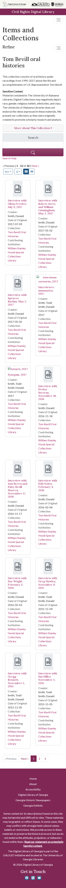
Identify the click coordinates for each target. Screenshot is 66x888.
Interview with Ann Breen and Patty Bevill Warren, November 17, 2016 (17, 488)
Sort (7, 171)
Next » (35, 165)
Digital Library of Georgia (33, 794)
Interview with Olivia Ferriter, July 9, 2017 (17, 203)
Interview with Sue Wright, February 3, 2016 (17, 582)
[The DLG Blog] (33, 878)
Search (45, 138)
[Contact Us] (39, 878)
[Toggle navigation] (58, 19)
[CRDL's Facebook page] (27, 878)
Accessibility (33, 789)
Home (33, 778)
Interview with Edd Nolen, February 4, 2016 (47, 485)
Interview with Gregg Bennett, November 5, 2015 (17, 680)
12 (19, 171)
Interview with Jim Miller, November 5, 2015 (47, 678)
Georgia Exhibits (33, 805)
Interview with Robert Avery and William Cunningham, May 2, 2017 (47, 207)
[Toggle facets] (58, 48)
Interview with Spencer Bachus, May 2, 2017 (17, 299)
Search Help (10, 158)
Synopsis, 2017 (17, 374)
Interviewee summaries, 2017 (46, 290)
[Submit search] (32, 152)
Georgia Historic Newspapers (33, 800)
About (33, 784)
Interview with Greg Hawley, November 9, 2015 (47, 582)
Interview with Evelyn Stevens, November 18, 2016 (47, 392)
